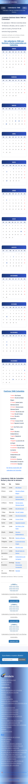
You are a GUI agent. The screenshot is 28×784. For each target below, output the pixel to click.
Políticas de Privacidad (8, 680)
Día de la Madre (6, 739)
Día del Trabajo (20, 512)
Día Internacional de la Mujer (10, 737)
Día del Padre (5, 741)
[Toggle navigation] (26, 2)
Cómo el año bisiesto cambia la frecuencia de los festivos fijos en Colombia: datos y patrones (12, 746)
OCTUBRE (14, 304)
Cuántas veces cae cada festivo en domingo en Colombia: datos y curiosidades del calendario (12, 763)
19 (6, 262)
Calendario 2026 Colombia (14, 779)
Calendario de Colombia (9, 2)
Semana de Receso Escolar (10, 692)
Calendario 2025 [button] (14, 621)
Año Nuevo (18, 487)
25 (6, 124)
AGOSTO (14, 247)
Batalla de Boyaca (20, 538)
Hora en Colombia (7, 699)
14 (6, 316)
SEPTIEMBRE (14, 275)
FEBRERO (14, 77)
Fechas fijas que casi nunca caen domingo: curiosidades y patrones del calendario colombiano (13, 756)
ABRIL (14, 134)
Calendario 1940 (14, 8)
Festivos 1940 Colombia (14, 391)
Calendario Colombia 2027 (9, 714)
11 (6, 345)
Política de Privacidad (8, 708)
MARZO (14, 105)
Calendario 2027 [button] (14, 641)
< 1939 (3, 8)
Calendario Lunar (6, 731)
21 (15, 121)
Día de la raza (19, 547)
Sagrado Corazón (20, 523)
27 (6, 180)
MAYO (14, 162)
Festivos (3, 729)
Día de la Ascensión (21, 516)
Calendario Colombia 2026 (9, 712)
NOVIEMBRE (14, 332)
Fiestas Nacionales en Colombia (11, 690)
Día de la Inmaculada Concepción (19, 565)
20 (21, 231)
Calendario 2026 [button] (14, 601)
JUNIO (14, 190)
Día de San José (20, 508)
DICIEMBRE (14, 361)
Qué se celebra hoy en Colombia (11, 721)
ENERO (14, 48)
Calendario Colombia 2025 (9, 710)
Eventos (3, 695)
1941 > (24, 8)
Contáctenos (5, 684)
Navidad (18, 571)
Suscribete (22, 659)
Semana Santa (5, 697)
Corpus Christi (19, 519)
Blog (2, 735)
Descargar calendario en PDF (10, 723)
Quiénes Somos (6, 682)
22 (19, 121)
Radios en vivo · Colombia (9, 701)
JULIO (14, 219)
